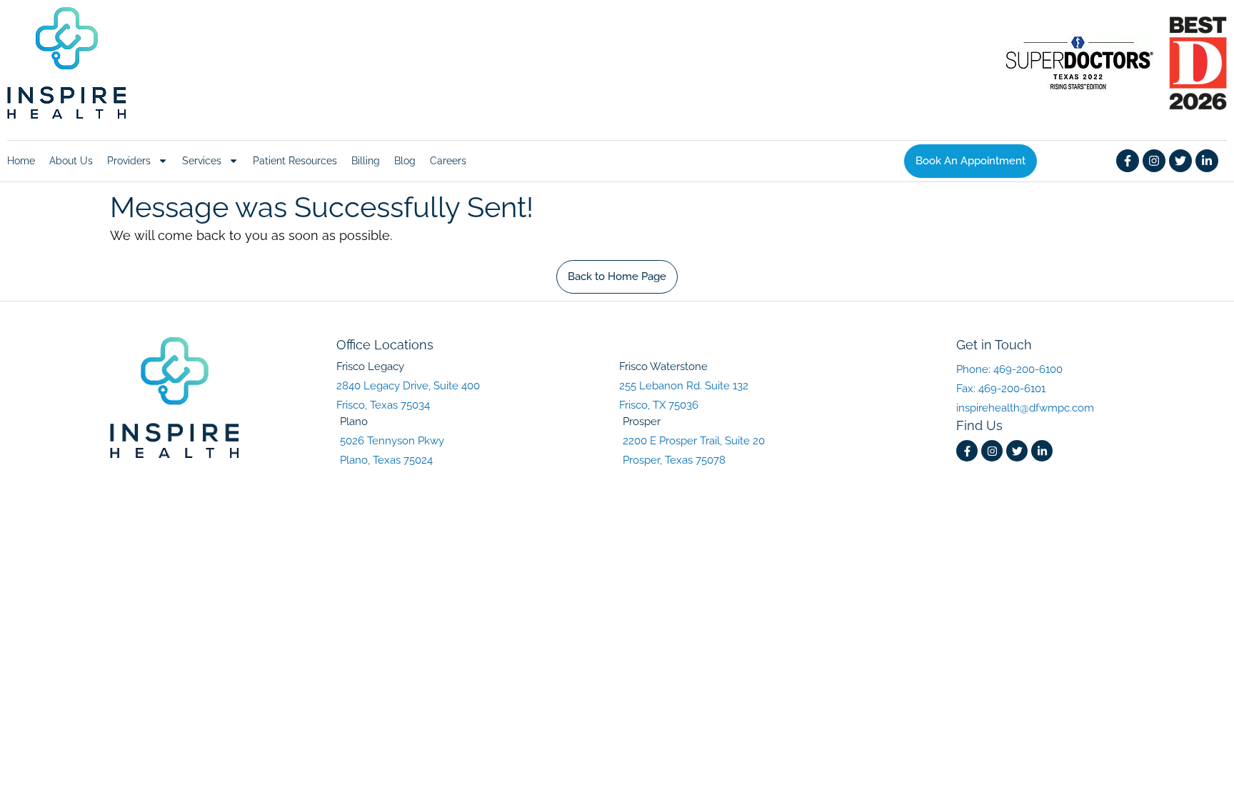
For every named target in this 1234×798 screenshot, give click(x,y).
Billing (365, 160)
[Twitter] (1180, 160)
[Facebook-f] (1127, 160)
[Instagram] (1154, 160)
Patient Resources (295, 160)
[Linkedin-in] (1206, 160)
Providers (129, 160)
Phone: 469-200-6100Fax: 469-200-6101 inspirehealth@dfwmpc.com (1025, 388)
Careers (448, 160)
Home (21, 160)
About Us (71, 160)
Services (201, 160)
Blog (405, 160)
